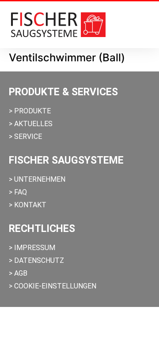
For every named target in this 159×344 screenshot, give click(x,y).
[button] (144, 24)
